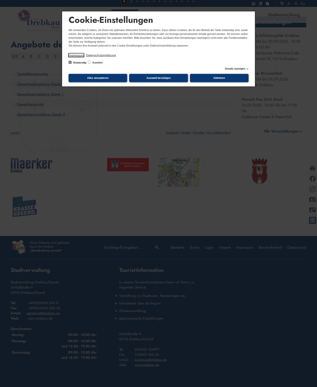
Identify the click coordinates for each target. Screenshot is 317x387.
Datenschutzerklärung (101, 55)
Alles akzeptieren (97, 78)
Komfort (97, 62)
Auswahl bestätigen (158, 78)
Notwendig (80, 62)
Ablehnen (219, 78)
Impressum (76, 55)
